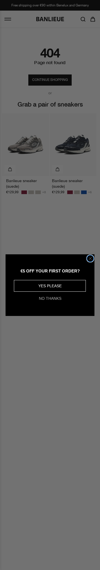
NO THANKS (50, 298)
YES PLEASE (50, 286)
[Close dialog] (90, 258)
